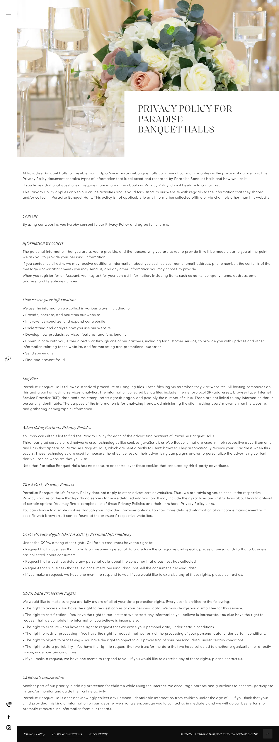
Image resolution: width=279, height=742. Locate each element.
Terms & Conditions (67, 734)
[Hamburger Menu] (9, 14)
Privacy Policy (34, 734)
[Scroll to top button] (267, 734)
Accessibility (98, 734)
